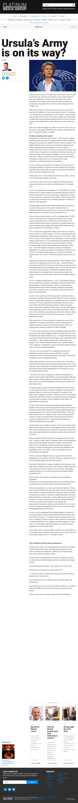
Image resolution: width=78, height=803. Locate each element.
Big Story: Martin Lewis (35, 729)
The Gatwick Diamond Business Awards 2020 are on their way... (8, 762)
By (9, 73)
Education (36, 20)
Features (44, 20)
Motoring (62, 20)
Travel (68, 20)
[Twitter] (3, 78)
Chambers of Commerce (14, 20)
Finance (50, 20)
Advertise (53, 16)
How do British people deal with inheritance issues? (52, 732)
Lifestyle (46, 22)
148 (32, 724)
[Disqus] (52, 626)
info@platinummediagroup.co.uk (47, 797)
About (15, 16)
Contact (62, 16)
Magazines (23, 16)
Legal (56, 20)
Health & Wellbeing (35, 22)
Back (5, 27)
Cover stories (28, 20)
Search (46, 5)
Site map (34, 799)
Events (45, 16)
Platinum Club (34, 16)
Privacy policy (40, 799)
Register (32, 782)
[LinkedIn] (7, 78)
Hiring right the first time (69, 729)
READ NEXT (6, 742)
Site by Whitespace (70, 799)
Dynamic (60, 782)
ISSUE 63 (73, 27)
